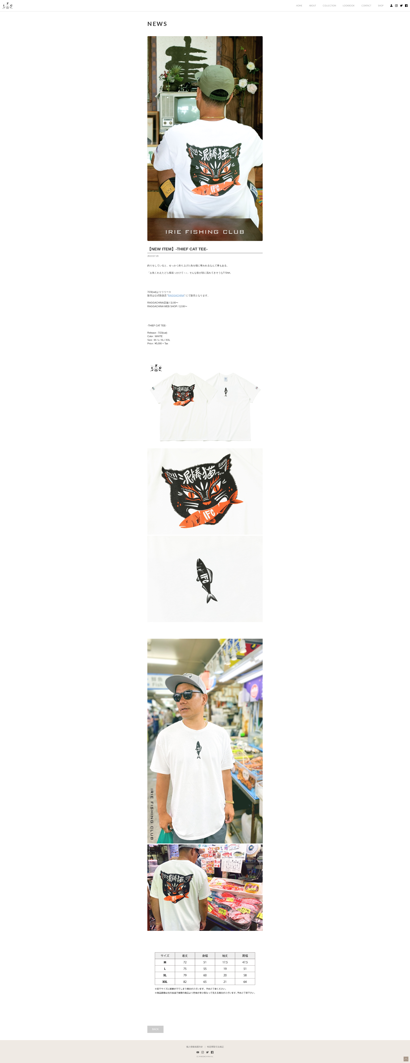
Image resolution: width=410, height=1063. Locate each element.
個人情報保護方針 (194, 1047)
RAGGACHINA (176, 295)
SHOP (380, 5)
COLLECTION (329, 5)
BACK (155, 1029)
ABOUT (312, 5)
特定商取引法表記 (215, 1047)
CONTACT (366, 5)
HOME (299, 5)
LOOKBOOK (349, 5)
